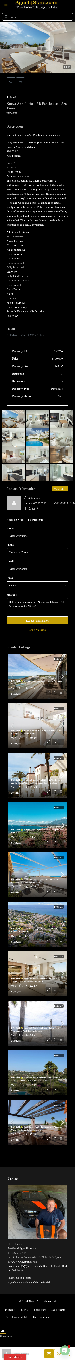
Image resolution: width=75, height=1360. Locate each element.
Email (10, 561)
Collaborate (17, 1270)
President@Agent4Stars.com (22, 1248)
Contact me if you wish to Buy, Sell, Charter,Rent (37, 1266)
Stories (24, 1309)
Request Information (37, 620)
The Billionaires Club (16, 1317)
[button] (11, 81)
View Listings (60, 488)
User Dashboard (41, 1317)
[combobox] (37, 585)
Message (12, 595)
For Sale (11, 97)
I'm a (10, 578)
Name (10, 528)
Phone (10, 545)
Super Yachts (58, 1309)
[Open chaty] (65, 1350)
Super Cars (40, 1309)
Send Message (37, 629)
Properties (10, 1309)
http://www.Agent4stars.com (22, 1261)
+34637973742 (37, 503)
